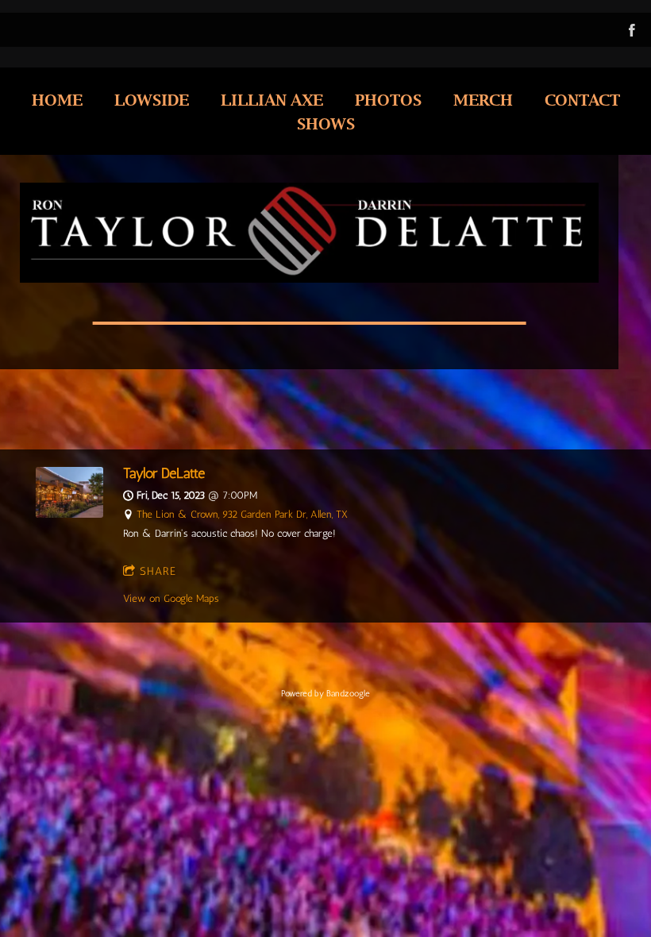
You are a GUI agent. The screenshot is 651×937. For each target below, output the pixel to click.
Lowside (151, 99)
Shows (326, 123)
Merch (483, 99)
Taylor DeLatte (164, 473)
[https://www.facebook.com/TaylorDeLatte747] (632, 30)
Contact (582, 99)
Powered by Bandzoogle (325, 693)
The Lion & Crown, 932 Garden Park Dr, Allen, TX (242, 514)
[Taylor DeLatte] (69, 514)
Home (57, 99)
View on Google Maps (171, 598)
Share (158, 571)
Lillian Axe (272, 99)
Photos (388, 99)
